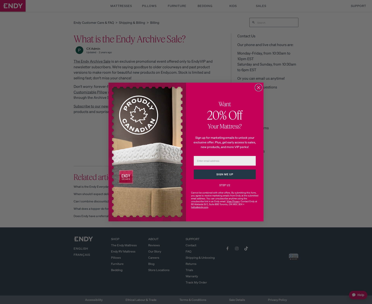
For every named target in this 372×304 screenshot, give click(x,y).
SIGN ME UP (224, 174)
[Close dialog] (258, 87)
